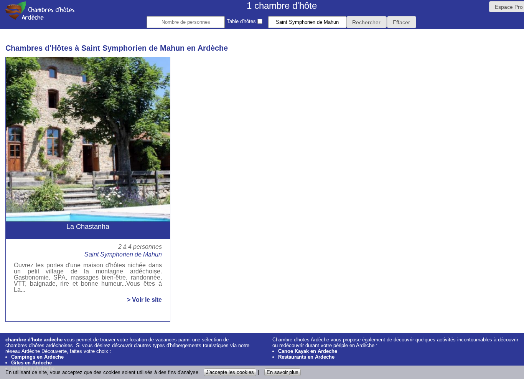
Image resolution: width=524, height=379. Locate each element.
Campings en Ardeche (37, 357)
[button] (366, 22)
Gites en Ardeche (31, 363)
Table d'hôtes (242, 21)
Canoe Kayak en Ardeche (307, 351)
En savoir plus (282, 372)
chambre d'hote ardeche (34, 340)
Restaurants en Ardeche (306, 357)
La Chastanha (87, 226)
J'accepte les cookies (230, 372)
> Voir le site (144, 300)
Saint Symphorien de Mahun (123, 254)
